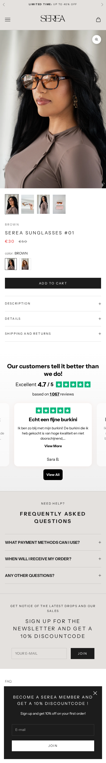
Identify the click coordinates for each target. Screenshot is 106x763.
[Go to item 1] (12, 204)
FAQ (8, 681)
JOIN (53, 746)
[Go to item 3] (43, 204)
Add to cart (53, 283)
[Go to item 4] (59, 204)
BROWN (12, 224)
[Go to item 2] (28, 204)
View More (53, 446)
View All (53, 474)
